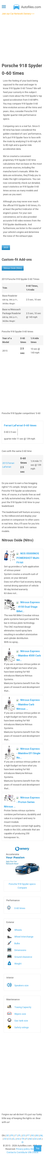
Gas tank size (21, 1020)
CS (9, 1139)
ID (23, 1142)
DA (35, 1139)
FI (27, 1139)
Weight (18, 963)
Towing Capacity (22, 1007)
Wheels (18, 930)
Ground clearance (23, 957)
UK (39, 1139)
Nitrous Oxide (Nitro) (13, 268)
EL (14, 1139)
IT (16, 1135)
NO (30, 1139)
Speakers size (21, 985)
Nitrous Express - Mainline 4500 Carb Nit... (28, 656)
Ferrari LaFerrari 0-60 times (20, 425)
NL (41, 1135)
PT (28, 1135)
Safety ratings (21, 1027)
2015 (6, 247)
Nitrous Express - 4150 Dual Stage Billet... (28, 607)
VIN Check (33, 1152)
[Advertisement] (22, 38)
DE (7, 1135)
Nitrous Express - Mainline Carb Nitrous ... (28, 704)
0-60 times (19, 908)
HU (18, 1139)
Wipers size (20, 1014)
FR (12, 1135)
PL (19, 1135)
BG (37, 1135)
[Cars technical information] (27, 6)
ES (24, 1135)
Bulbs (17, 943)
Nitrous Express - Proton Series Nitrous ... (22, 802)
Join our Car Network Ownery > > (18, 13)
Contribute (22, 1152)
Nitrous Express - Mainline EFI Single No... (28, 753)
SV (5, 1139)
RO (32, 1135)
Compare (22, 887)
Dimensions (20, 950)
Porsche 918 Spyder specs (22, 884)
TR (22, 1139)
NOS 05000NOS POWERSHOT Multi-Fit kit (28, 558)
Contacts (11, 1152)
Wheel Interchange (23, 936)
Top (37, 1148)
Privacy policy (23, 1149)
